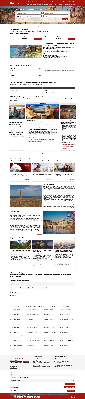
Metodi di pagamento (37, 365)
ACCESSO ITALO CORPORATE (70, 387)
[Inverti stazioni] (42, 13)
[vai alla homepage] (15, 3)
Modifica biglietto (57, 360)
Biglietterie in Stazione (37, 361)
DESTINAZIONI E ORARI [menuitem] (37, 4)
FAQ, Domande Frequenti (58, 358)
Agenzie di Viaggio (36, 358)
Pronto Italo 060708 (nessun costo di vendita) (41, 362)
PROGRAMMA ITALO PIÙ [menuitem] (69, 4)
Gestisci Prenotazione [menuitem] (53, 1)
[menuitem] (68, 1)
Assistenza (12, 394)
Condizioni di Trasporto (22, 394)
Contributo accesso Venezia (63, 394)
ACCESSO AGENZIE (71, 390)
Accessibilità (49, 394)
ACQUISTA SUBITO (38, 39)
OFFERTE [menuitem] (29, 4)
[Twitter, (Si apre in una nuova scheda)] (17, 358)
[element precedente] (39, 153)
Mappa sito (29, 394)
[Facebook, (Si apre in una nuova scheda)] (10, 358)
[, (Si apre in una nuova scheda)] (12, 358)
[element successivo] (45, 153)
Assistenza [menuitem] (39, 1)
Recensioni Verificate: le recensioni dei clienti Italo (41, 366)
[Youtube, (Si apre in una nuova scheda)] (19, 358)
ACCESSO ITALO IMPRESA (70, 384)
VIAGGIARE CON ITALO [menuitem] (48, 4)
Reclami (16, 394)
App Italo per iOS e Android (37, 360)
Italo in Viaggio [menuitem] (32, 1)
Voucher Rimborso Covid (58, 366)
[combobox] (22, 16)
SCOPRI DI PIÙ (27, 179)
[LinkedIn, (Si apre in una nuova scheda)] (15, 358)
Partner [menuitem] (45, 1)
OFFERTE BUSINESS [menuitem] (58, 4)
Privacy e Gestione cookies (41, 394)
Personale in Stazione (57, 362)
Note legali (34, 394)
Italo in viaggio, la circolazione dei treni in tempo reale (63, 365)
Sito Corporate (54, 394)
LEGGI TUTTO (72, 207)
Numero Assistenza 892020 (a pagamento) (61, 361)
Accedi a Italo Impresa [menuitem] (63, 1)
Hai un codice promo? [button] (20, 19)
